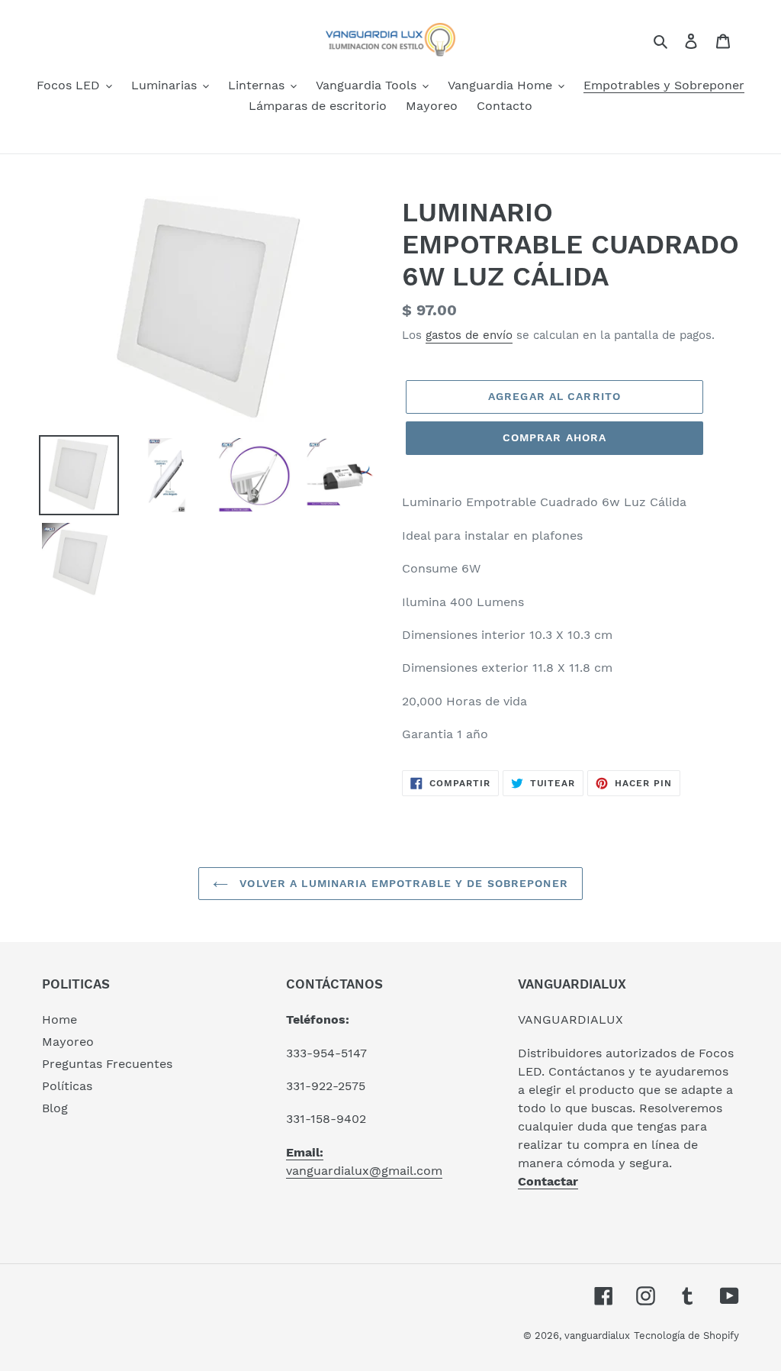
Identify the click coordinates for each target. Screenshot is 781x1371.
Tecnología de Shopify (686, 1335)
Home (59, 1019)
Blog (55, 1108)
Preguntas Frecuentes (107, 1063)
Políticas (67, 1086)
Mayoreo (68, 1041)
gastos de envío (469, 335)
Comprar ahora (555, 437)
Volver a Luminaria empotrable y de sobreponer (402, 883)
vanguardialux (597, 1335)
